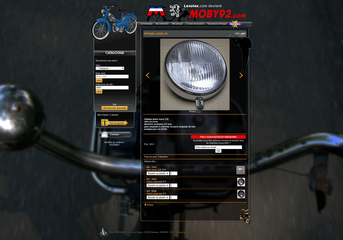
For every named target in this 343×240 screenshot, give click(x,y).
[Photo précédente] (149, 111)
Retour (150, 204)
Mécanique (177, 24)
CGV (172, 232)
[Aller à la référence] (99, 93)
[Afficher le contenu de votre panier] (114, 125)
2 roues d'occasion (195, 24)
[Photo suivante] (239, 111)
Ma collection (162, 24)
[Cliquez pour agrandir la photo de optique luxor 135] (194, 109)
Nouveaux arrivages (217, 24)
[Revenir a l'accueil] (196, 21)
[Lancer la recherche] (99, 82)
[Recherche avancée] (114, 109)
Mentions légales (182, 232)
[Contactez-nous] (114, 140)
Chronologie (146, 24)
